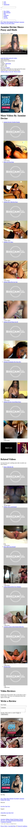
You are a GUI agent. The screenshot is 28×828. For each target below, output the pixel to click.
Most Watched (7, 12)
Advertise (3, 819)
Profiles (5, 16)
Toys (9, 806)
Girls (5, 1)
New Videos (6, 11)
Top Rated (16, 22)
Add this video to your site (7, 71)
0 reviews (7, 67)
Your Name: (3, 704)
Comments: (3, 707)
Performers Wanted (18, 819)
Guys (5, 3)
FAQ (12, 812)
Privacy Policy (4, 826)
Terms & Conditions (22, 826)
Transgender (6, 4)
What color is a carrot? (10, 712)
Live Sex (6, 18)
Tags (6, 806)
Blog (5, 14)
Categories (6, 15)
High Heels (8, 63)
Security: (3, 712)
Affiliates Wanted (9, 819)
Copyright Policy (12, 826)
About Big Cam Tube (6, 812)
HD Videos (11, 23)
